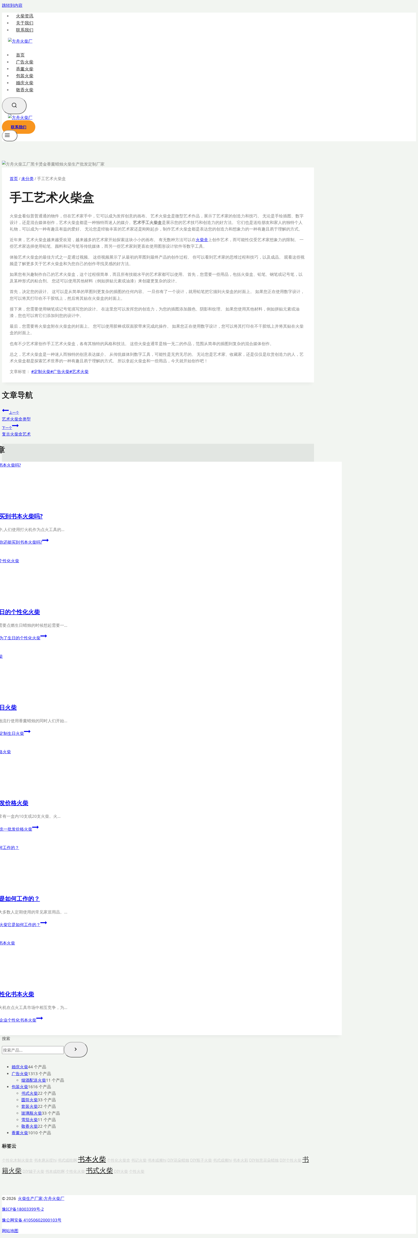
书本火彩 (240, 1160)
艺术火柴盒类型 (16, 415)
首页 (20, 55)
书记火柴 (139, 1160)
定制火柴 (40, 371)
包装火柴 (24, 76)
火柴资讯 (24, 15)
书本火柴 (92, 1159)
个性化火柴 (75, 1171)
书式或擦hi (222, 1160)
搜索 (6, 1038)
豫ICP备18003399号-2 (23, 1209)
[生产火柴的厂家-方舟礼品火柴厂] (20, 41)
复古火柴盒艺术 (16, 431)
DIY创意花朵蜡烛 (264, 1160)
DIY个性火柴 (290, 1160)
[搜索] (76, 1049)
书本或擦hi (157, 1160)
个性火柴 (136, 1171)
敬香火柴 (24, 90)
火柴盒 (202, 239)
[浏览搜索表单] (14, 105)
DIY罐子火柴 (33, 1171)
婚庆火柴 (24, 83)
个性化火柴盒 (118, 1160)
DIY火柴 (121, 1171)
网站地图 (10, 1230)
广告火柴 (24, 62)
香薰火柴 (24, 68)
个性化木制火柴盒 (17, 1160)
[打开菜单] (9, 135)
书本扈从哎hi (45, 1160)
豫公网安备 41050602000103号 (31, 1220)
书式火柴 (99, 1170)
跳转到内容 (12, 5)
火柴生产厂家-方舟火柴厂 (41, 1198)
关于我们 (24, 22)
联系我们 (24, 29)
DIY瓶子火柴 (201, 1160)
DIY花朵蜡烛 (178, 1160)
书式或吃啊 (67, 1160)
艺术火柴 (79, 371)
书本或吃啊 (55, 1171)
